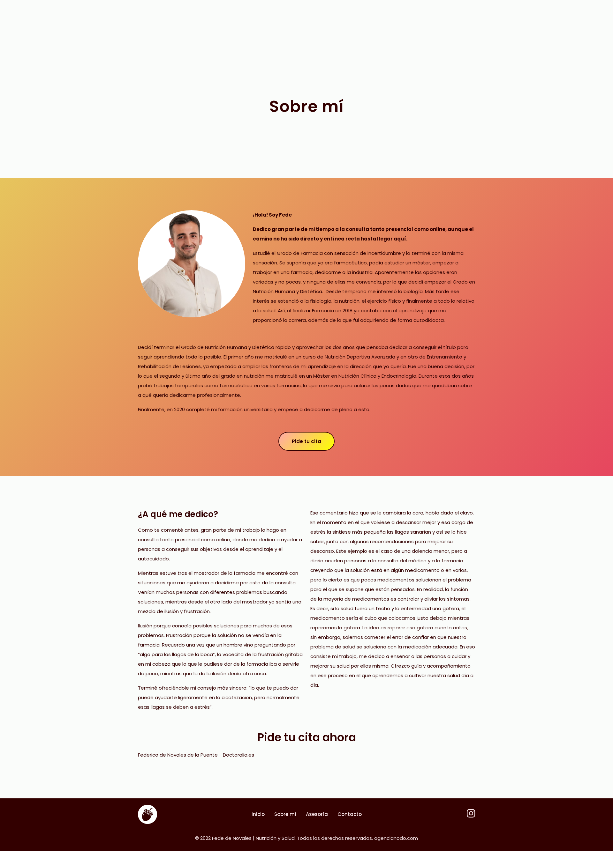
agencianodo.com (396, 838)
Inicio (258, 814)
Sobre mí (285, 814)
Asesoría (317, 814)
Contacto (349, 814)
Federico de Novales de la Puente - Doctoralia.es (196, 754)
